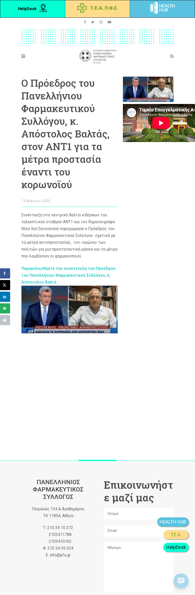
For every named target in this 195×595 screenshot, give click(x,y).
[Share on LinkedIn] (5, 297)
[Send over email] (5, 308)
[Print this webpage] (5, 320)
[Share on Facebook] (5, 273)
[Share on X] (5, 285)
